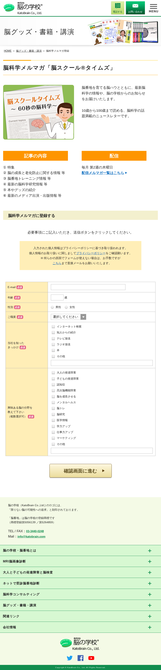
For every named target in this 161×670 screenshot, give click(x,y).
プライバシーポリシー (91, 253)
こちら (57, 263)
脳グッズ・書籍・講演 (29, 50)
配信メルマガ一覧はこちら (103, 173)
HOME (8, 50)
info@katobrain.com (31, 536)
